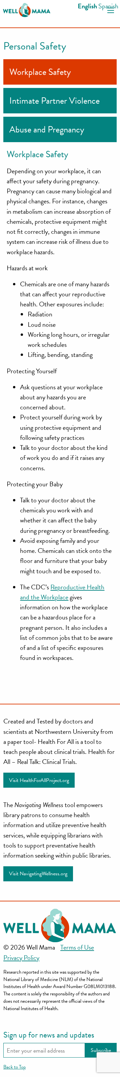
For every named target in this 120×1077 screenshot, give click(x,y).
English (87, 6)
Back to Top (14, 1067)
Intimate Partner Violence (54, 100)
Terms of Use (77, 947)
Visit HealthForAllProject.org (39, 780)
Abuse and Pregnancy (46, 129)
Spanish (108, 6)
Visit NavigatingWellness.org (38, 874)
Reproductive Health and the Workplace (62, 592)
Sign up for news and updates (48, 1035)
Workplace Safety (40, 72)
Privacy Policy (21, 958)
